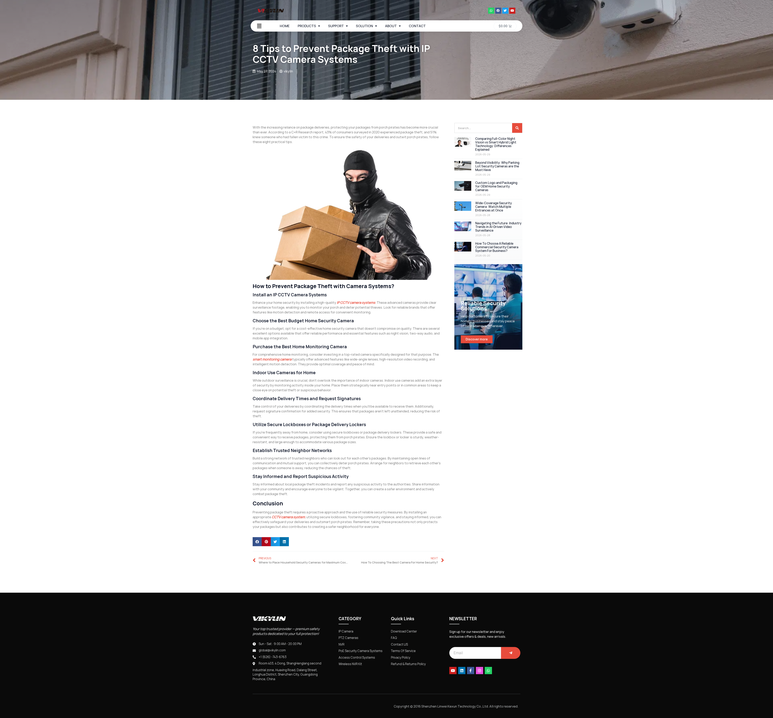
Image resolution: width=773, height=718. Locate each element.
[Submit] (510, 653)
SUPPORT (336, 26)
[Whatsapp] (491, 11)
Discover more (477, 339)
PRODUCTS (307, 26)
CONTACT (417, 26)
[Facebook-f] (470, 670)
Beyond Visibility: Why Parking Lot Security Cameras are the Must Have (497, 166)
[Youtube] (512, 11)
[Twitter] (505, 11)
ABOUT (391, 26)
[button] (257, 541)
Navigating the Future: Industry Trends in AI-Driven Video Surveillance (498, 227)
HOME (285, 26)
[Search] (517, 128)
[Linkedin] (461, 670)
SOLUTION (364, 26)
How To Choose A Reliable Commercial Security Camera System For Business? (496, 247)
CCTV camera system (288, 517)
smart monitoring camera (272, 359)
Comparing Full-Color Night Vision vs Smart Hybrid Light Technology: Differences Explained (495, 144)
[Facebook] (498, 11)
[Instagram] (479, 670)
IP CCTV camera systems (356, 302)
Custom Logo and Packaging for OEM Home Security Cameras (496, 186)
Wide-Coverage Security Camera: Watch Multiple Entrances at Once (493, 206)
